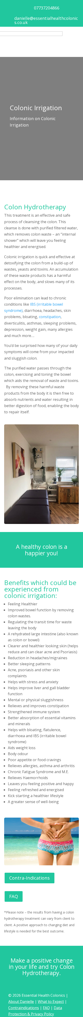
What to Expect (51, 1001)
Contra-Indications (29, 878)
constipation (50, 316)
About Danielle (21, 1001)
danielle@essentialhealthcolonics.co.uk (46, 20)
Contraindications (23, 1007)
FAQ (13, 896)
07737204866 (46, 8)
